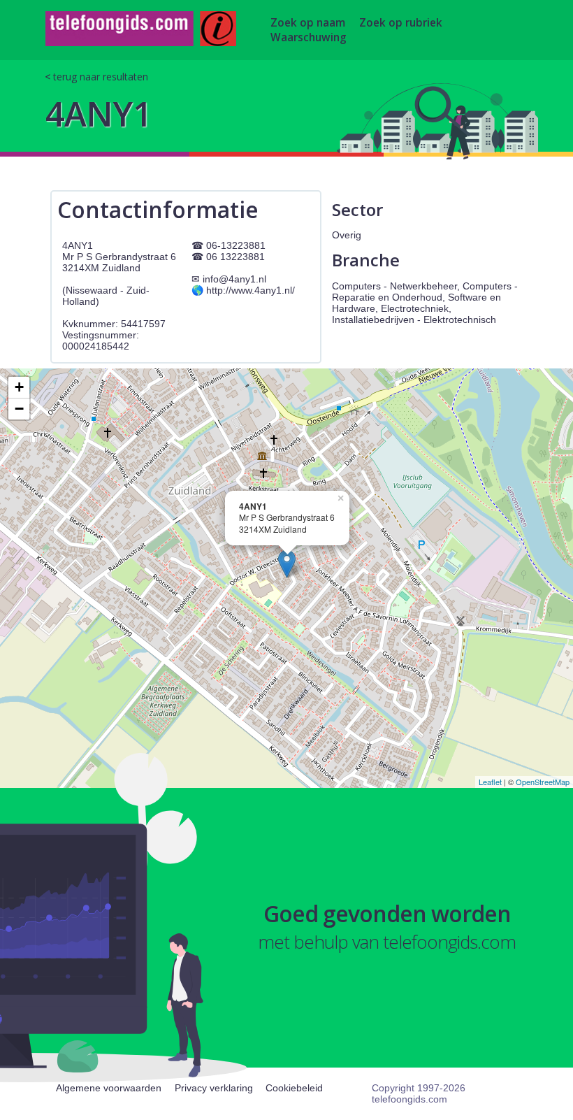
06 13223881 (235, 256)
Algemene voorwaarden (108, 1087)
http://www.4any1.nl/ (250, 290)
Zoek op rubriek (400, 22)
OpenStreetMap (543, 781)
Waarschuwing (308, 37)
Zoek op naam (307, 22)
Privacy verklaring (214, 1087)
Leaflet (490, 781)
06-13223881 (236, 245)
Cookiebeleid (294, 1087)
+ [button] (19, 387)
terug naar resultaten (100, 76)
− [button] (19, 408)
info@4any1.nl (234, 279)
